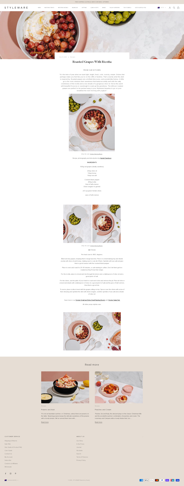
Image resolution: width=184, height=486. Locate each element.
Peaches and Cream (103, 410)
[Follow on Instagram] (11, 473)
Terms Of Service (82, 457)
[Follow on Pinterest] (15, 473)
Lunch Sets (94, 7)
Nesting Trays (49, 7)
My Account (8, 457)
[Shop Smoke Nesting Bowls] (92, 224)
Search (78, 454)
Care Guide (8, 450)
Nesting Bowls (63, 7)
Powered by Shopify (85, 480)
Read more (45, 422)
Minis (104, 7)
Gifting (84, 7)
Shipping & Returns (11, 441)
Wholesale (8, 467)
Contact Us (8, 454)
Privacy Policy (81, 460)
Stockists (79, 450)
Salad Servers (115, 7)
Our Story (79, 441)
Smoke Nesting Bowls (96, 154)
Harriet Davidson (105, 158)
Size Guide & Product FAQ (13, 447)
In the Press (80, 444)
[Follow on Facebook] (6, 473)
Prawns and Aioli (48, 410)
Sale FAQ (8, 444)
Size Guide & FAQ (140, 7)
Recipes (72, 57)
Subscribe (8, 460)
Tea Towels (127, 7)
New (39, 7)
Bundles (75, 7)
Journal (78, 447)
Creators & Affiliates (11, 463)
